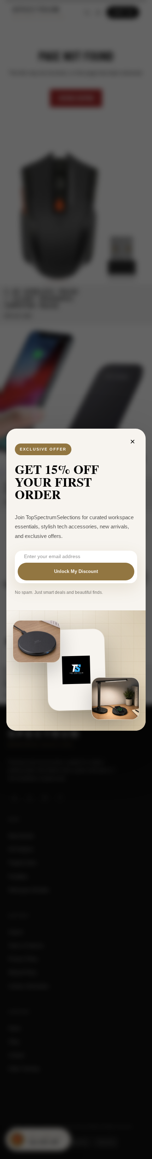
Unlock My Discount (76, 571)
